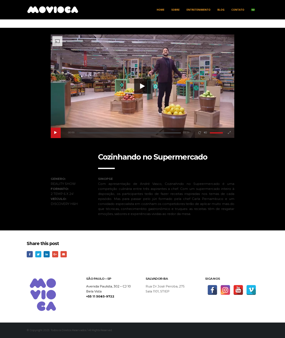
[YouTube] (238, 290)
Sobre (175, 9)
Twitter (38, 254)
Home (160, 9)
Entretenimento (199, 9)
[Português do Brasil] (253, 10)
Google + (55, 254)
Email (64, 254)
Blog (220, 9)
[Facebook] (212, 290)
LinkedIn (47, 254)
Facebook (30, 254)
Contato (237, 9)
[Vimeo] (251, 290)
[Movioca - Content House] (53, 10)
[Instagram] (225, 290)
